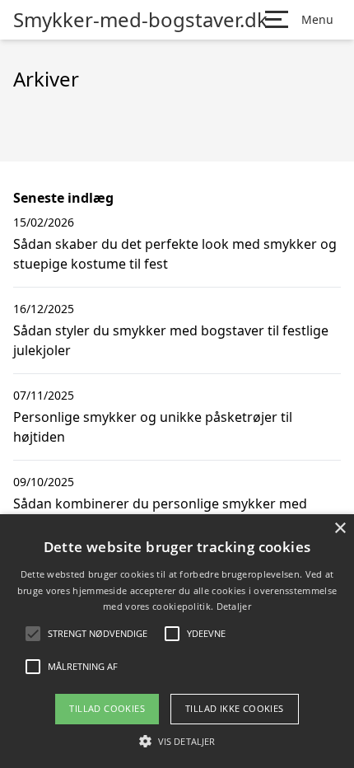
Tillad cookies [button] (107, 708)
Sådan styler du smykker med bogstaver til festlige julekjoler (170, 340)
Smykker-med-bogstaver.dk (140, 20)
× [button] (339, 528)
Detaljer (234, 606)
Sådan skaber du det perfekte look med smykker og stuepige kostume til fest (175, 254)
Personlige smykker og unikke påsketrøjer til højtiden (152, 427)
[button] (177, 741)
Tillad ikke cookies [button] (234, 708)
